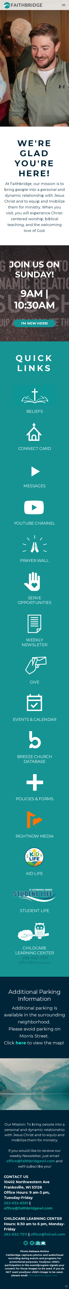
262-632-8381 (16, 1203)
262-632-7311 (35, 957)
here (21, 1043)
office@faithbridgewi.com (30, 1161)
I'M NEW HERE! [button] (34, 323)
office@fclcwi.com (35, 963)
